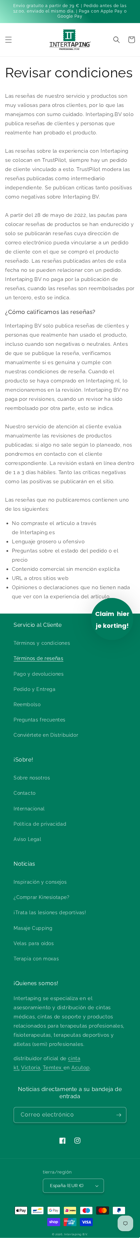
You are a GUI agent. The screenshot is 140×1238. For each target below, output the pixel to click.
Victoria (30, 1068)
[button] (8, 39)
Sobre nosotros (32, 778)
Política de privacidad (40, 824)
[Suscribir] (118, 1115)
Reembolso (27, 704)
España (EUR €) (67, 1185)
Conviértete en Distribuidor (46, 735)
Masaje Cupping (33, 928)
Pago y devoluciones (39, 674)
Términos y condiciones (42, 643)
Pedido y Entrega (35, 689)
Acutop (80, 1068)
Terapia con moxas (36, 958)
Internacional (29, 808)
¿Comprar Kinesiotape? (42, 897)
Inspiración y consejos (40, 882)
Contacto (25, 793)
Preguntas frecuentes (40, 720)
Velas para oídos (34, 943)
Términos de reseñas (38, 658)
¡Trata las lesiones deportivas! (50, 912)
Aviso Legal (27, 839)
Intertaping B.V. (76, 1234)
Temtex (53, 1068)
